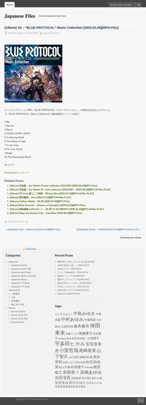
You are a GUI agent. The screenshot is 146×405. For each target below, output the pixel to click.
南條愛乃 (85, 333)
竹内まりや (92, 383)
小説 (13, 297)
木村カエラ (68, 362)
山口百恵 (74, 357)
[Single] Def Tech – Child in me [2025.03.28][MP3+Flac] (32, 229)
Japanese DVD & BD (21, 269)
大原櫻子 (93, 338)
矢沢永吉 (61, 383)
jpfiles (21, 33)
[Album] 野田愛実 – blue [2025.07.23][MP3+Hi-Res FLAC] (40, 197)
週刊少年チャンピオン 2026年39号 (74, 283)
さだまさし (66, 314)
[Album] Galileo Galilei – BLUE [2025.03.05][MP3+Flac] (40, 201)
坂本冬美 (72, 338)
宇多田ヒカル (70, 343)
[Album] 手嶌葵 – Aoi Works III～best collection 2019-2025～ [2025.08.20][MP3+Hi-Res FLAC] (60, 189)
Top (141, 400)
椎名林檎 (89, 367)
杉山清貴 (80, 362)
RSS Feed (31, 249)
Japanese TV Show (20, 286)
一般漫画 (15, 294)
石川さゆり (77, 383)
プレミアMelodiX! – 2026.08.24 (73, 272)
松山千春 (64, 367)
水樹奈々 (71, 372)
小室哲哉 (69, 350)
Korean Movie (18, 322)
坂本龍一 (82, 338)
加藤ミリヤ (72, 333)
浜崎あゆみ (91, 372)
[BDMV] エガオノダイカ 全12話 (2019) (76, 262)
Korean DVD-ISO (19, 315)
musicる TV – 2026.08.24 (70, 269)
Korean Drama (18, 311)
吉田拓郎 (62, 339)
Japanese (13, 262)
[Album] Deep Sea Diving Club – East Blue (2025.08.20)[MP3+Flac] (46, 213)
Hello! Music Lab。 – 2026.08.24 (73, 265)
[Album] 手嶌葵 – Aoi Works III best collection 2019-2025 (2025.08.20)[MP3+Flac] (53, 185)
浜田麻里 (76, 378)
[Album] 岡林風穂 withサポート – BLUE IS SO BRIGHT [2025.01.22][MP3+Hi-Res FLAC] (57, 209)
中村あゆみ (72, 319)
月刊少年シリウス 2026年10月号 (73, 290)
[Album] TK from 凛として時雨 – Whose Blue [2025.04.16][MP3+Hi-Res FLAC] (52, 193)
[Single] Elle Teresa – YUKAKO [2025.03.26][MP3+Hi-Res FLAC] (109, 229)
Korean (11, 308)
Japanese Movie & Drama (23, 276)
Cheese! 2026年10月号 (69, 294)
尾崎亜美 (87, 350)
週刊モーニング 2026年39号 (71, 276)
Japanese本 (14, 290)
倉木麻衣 (81, 326)
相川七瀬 (97, 378)
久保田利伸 (67, 326)
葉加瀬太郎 (69, 386)
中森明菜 (90, 319)
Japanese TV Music (20, 283)
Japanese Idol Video (21, 272)
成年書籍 (15, 301)
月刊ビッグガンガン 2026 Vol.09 (73, 286)
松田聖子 (77, 367)
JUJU (57, 314)
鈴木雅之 (81, 386)
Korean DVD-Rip (19, 318)
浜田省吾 (63, 377)
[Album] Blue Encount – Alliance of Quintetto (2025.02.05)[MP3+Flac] (47, 205)
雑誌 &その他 (17, 304)
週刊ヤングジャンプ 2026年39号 (73, 279)
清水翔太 (87, 378)
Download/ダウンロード (16, 172)
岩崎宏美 (84, 357)
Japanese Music (51, 33)
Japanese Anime (19, 265)
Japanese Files (19, 15)
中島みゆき (84, 313)
